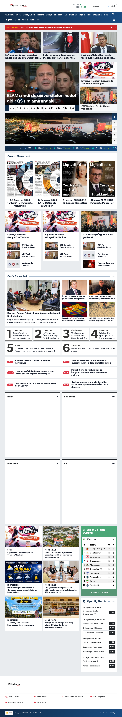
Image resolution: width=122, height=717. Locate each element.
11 (42, 108)
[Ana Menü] (113, 19)
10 (38, 108)
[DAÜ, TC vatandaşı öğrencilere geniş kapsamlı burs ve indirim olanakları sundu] (61, 536)
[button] (111, 27)
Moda (17, 20)
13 (49, 108)
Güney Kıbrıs (29, 15)
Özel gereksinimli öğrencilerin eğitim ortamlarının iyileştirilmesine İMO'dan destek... (89, 384)
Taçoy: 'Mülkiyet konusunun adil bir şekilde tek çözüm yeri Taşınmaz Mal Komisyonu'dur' (21, 336)
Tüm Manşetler (99, 697)
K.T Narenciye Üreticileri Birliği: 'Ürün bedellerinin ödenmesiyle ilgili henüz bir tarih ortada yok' (51, 336)
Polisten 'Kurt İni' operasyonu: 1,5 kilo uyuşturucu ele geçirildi (107, 336)
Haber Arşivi (41, 702)
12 (45, 108)
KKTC (18, 15)
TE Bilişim (113, 713)
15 (55, 108)
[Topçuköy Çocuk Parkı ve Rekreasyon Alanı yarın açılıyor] (23, 607)
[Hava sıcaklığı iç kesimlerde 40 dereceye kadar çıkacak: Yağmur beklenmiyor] (23, 571)
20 (73, 108)
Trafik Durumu (41, 697)
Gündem (9, 15)
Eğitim (9, 20)
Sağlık (82, 15)
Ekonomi (58, 15)
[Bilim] (57, 397)
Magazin (97, 15)
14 (52, 108)
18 (66, 108)
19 (69, 108)
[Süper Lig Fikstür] (113, 601)
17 (62, 108)
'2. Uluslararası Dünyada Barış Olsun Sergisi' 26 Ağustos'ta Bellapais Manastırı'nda (78, 336)
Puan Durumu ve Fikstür (74, 697)
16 (59, 108)
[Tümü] (113, 156)
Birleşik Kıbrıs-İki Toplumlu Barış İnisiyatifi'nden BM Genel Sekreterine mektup (89, 372)
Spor (89, 15)
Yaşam (25, 20)
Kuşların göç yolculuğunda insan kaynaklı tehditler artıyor (93, 349)
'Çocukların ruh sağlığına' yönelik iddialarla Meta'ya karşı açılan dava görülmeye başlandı (35, 349)
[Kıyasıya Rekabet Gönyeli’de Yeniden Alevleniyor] (23, 536)
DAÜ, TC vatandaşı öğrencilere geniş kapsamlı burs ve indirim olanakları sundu (58, 555)
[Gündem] (57, 464)
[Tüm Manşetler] (113, 276)
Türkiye (40, 15)
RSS (10, 713)
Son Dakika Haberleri (16, 702)
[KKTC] (113, 464)
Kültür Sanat (70, 15)
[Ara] (113, 14)
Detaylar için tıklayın (99, 593)
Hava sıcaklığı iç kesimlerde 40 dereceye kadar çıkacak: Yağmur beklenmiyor (22, 590)
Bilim (106, 15)
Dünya (49, 15)
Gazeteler (35, 20)
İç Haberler (17, 330)
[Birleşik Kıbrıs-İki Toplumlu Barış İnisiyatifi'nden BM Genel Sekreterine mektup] (61, 607)
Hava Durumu (14, 697)
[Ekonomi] (113, 397)
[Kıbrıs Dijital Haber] (18, 5)
